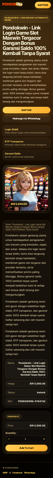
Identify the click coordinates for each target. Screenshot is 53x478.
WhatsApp (29, 472)
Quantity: (10, 432)
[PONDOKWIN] (12, 4)
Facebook (17, 472)
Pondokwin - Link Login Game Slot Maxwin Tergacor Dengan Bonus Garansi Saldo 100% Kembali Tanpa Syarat (25, 227)
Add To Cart (26, 447)
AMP (5, 472)
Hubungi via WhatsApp (26, 118)
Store (8, 224)
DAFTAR (43, 5)
